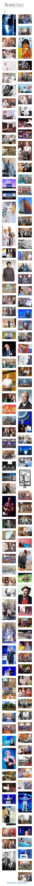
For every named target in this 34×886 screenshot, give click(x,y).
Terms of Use (11, 883)
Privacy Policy (22, 883)
